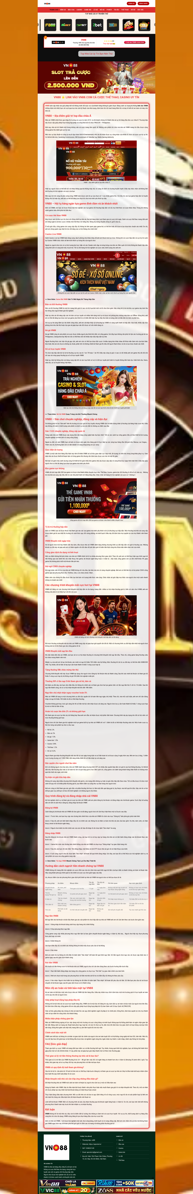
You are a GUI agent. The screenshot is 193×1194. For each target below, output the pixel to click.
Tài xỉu (116, 10)
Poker (109, 10)
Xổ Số (133, 10)
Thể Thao (125, 10)
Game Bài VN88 (61, 299)
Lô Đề (95, 10)
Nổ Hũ (102, 10)
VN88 (46, 1167)
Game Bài (87, 10)
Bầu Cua (71, 10)
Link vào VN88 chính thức (135, 42)
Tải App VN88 (61, 861)
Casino (79, 10)
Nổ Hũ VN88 (61, 414)
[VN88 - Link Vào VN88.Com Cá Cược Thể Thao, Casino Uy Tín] (54, 3)
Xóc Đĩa (140, 10)
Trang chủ (54, 10)
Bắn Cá (63, 10)
